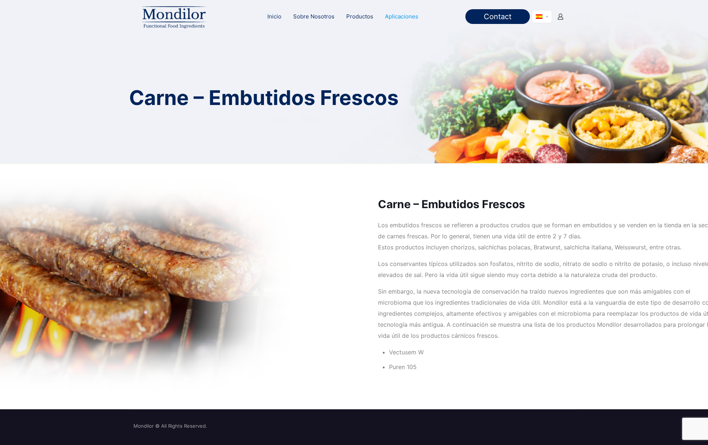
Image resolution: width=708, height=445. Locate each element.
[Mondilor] (173, 16)
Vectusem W (406, 352)
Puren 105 (403, 367)
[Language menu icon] (542, 16)
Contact (497, 16)
